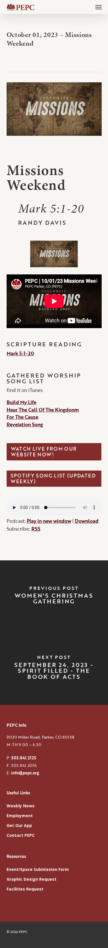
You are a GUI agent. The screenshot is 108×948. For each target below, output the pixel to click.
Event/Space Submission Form (38, 869)
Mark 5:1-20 (20, 353)
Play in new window (49, 521)
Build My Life (21, 402)
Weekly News (21, 805)
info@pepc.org (25, 773)
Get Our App (19, 825)
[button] (98, 7)
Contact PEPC (21, 835)
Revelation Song (25, 424)
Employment (20, 815)
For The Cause (22, 417)
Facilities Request (25, 889)
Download (86, 521)
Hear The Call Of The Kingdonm (43, 409)
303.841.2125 (23, 758)
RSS (35, 528)
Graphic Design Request (31, 879)
